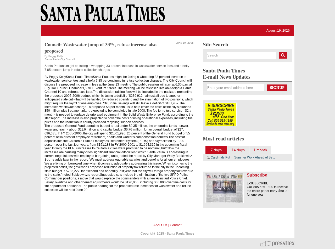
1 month (260, 150)
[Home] (102, 15)
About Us (160, 225)
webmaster (277, 243)
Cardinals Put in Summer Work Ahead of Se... (243, 157)
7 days (216, 150)
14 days (238, 150)
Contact (176, 225)
